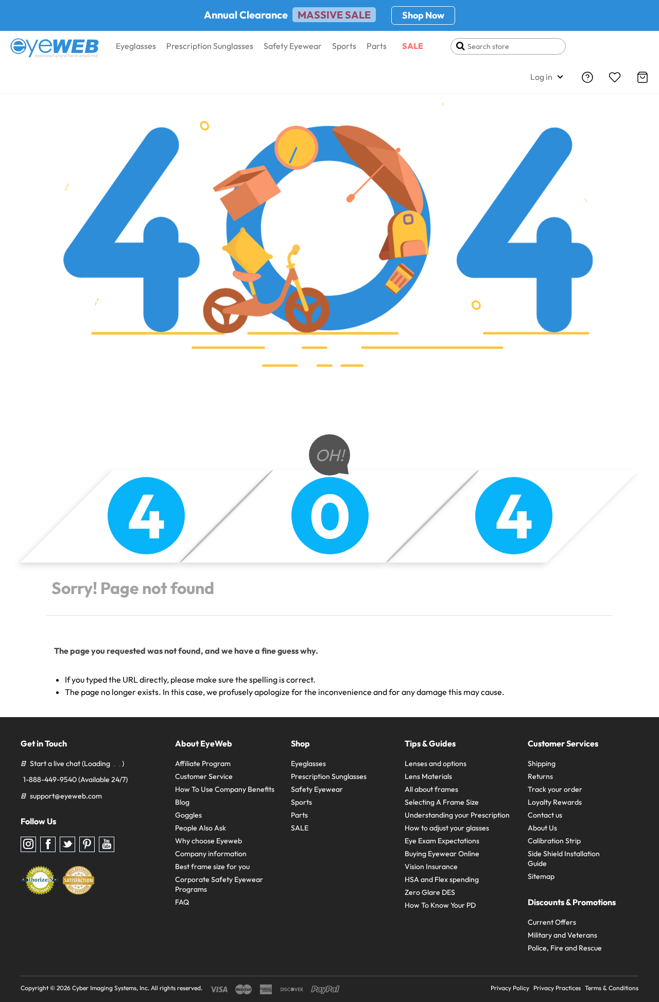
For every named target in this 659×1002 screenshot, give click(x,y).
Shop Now (423, 15)
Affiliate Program (203, 763)
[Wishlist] (615, 77)
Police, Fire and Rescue (565, 948)
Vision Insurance (431, 866)
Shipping (542, 763)
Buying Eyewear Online (442, 853)
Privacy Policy (510, 988)
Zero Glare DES (430, 892)
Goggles (188, 815)
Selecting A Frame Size (442, 802)
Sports (344, 46)
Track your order (555, 789)
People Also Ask (200, 828)
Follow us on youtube (106, 844)
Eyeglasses (136, 46)
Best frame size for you (212, 866)
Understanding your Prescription (457, 815)
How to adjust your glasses (447, 828)
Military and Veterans (562, 935)
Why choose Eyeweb (208, 840)
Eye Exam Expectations (442, 840)
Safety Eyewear (293, 46)
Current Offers (552, 922)
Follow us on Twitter (67, 844)
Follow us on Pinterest (87, 844)
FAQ (182, 902)
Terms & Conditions (611, 988)
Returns (540, 776)
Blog (182, 802)
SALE (412, 46)
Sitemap (541, 876)
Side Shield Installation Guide (564, 858)
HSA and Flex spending (442, 879)
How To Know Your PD (440, 905)
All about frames (431, 789)
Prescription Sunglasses (209, 46)
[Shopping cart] (642, 77)
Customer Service (204, 776)
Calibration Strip (554, 840)
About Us (542, 828)
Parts (377, 46)
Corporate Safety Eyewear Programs (219, 884)
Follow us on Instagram (28, 844)
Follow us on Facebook (48, 844)
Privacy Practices (557, 988)
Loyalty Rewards (555, 802)
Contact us (545, 815)
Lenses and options (435, 763)
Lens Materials (428, 776)
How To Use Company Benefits (224, 789)
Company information (211, 853)
